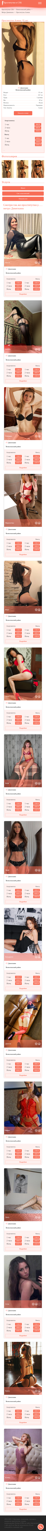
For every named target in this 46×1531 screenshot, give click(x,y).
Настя (7, 262)
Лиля (7, 870)
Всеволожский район (23, 9)
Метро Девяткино (8, 12)
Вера (7, 610)
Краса (7, 1391)
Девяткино (24, 88)
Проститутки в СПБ (13, 2)
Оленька (8, 436)
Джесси (8, 1044)
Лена (7, 696)
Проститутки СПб (8, 9)
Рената (7, 349)
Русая (41, 103)
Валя (7, 783)
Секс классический (23, 193)
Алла (7, 1304)
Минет (23, 188)
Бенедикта (9, 957)
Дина (7, 1217)
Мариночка (9, 523)
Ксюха (7, 1478)
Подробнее (23, 294)
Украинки (39, 105)
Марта (7, 1130)
